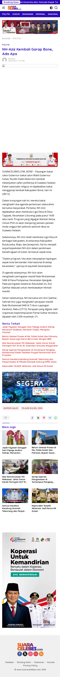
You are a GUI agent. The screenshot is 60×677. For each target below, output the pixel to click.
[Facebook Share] (32, 418)
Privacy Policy (30, 665)
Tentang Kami (24, 662)
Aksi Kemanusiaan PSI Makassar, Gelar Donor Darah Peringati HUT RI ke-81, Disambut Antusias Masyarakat (30, 344)
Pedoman (39, 662)
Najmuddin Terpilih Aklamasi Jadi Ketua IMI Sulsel (27, 366)
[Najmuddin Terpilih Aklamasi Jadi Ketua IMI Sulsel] (45, 495)
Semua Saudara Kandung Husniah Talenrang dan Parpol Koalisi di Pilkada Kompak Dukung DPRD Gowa (29, 360)
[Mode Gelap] (51, 7)
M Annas (11, 59)
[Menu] (4, 7)
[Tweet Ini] (38, 418)
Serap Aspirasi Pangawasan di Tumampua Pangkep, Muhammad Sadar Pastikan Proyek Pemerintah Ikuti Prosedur (29, 352)
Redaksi (9, 662)
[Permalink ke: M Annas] (4, 59)
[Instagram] (30, 654)
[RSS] (41, 654)
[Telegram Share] (50, 418)
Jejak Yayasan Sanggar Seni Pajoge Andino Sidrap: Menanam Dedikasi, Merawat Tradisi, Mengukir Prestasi (28, 329)
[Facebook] (19, 654)
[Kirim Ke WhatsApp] (55, 418)
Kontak (50, 662)
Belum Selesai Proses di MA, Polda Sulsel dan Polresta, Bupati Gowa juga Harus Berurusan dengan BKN (30, 337)
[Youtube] (35, 654)
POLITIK (5, 44)
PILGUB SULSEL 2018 (32, 408)
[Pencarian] (56, 7)
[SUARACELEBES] (14, 7)
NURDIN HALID (11, 408)
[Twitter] (25, 654)
